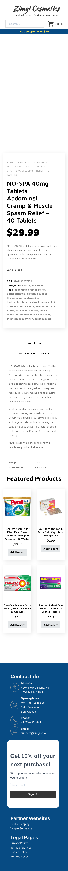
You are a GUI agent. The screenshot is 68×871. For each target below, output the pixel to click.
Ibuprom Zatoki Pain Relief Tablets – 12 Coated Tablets (50, 608)
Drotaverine (14, 297)
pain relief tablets (27, 310)
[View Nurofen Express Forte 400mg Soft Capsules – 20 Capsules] (17, 582)
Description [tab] (34, 343)
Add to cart (17, 552)
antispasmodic (16, 293)
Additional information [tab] (34, 353)
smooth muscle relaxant (35, 314)
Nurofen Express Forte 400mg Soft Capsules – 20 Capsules (17, 608)
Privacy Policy (19, 843)
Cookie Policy (18, 852)
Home (10, 162)
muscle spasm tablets (20, 306)
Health (22, 162)
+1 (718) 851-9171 (32, 722)
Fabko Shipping (20, 824)
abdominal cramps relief (29, 289)
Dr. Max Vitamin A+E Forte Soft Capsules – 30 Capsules (51, 532)
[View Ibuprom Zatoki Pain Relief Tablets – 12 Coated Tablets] (51, 582)
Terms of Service (21, 847)
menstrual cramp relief (40, 302)
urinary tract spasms (38, 318)
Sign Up (33, 794)
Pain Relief (37, 162)
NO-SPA (40, 306)
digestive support (37, 293)
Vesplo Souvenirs (21, 828)
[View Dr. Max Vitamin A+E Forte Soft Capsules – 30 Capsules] (51, 506)
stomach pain (15, 318)
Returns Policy (19, 856)
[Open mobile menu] (7, 12)
